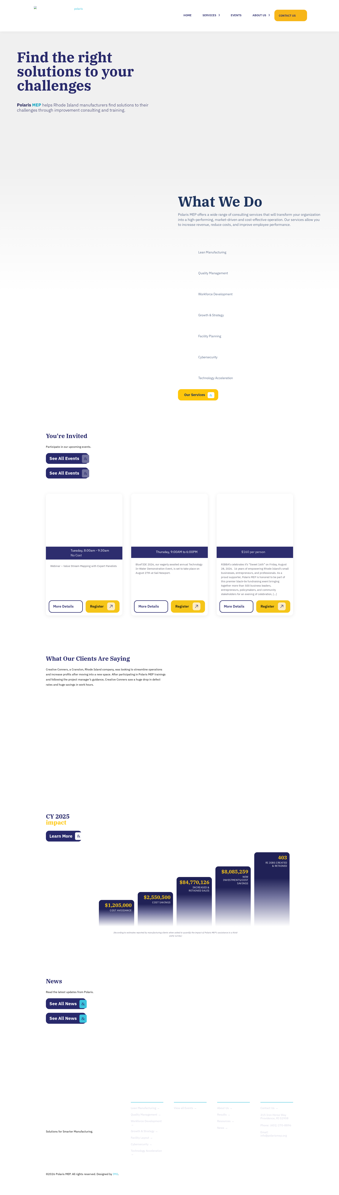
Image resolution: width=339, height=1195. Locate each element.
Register (97, 606)
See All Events (64, 458)
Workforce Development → (146, 1122)
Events (236, 15)
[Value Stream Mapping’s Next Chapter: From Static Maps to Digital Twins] (54, 1047)
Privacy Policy (254, 1174)
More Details (63, 606)
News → (222, 1127)
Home (187, 15)
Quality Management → (146, 1114)
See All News (63, 1003)
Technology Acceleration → (146, 1152)
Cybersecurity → (141, 1144)
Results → (223, 1114)
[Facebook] (114, 1143)
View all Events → (185, 1108)
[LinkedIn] (55, 1143)
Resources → (225, 1121)
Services (209, 15)
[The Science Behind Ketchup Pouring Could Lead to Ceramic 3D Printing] (139, 1047)
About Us (259, 15)
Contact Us (287, 15)
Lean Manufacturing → (145, 1108)
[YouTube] (94, 1143)
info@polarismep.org (273, 1135)
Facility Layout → (142, 1137)
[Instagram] (75, 1143)
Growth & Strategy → (144, 1131)
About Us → (224, 1108)
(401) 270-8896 (280, 1125)
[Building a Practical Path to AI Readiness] (223, 1047)
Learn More (60, 836)
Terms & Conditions (280, 1174)
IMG (115, 1174)
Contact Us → (269, 1108)
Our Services (194, 394)
